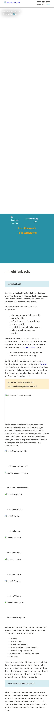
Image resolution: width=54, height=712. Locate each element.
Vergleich (43, 364)
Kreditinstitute (30, 347)
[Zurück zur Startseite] (14, 3)
